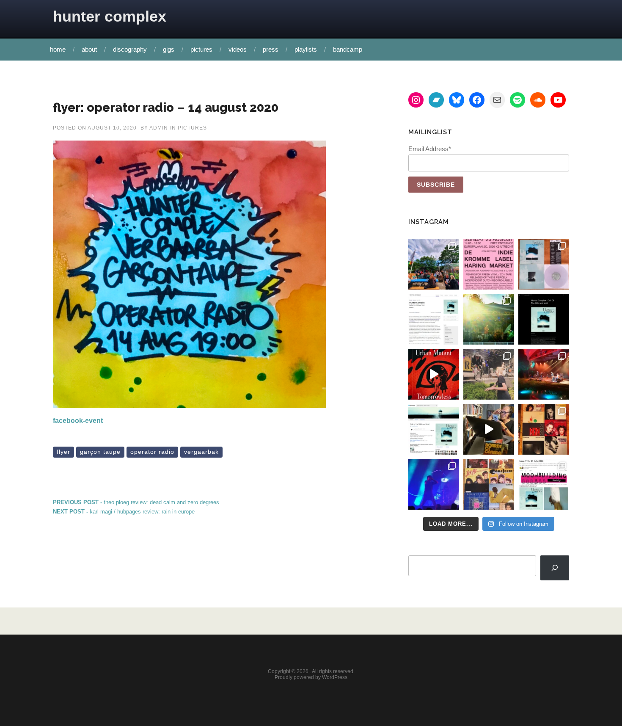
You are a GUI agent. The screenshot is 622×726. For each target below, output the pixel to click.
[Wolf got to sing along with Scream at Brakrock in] (488, 374)
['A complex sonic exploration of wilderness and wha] (543, 319)
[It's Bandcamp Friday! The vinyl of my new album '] (433, 429)
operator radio (152, 451)
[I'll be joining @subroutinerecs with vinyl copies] (488, 264)
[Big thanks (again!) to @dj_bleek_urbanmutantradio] (433, 374)
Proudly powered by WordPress (311, 677)
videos (237, 49)
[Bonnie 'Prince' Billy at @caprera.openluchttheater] (543, 374)
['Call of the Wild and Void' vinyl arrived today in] (543, 264)
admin (158, 128)
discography (130, 49)
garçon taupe (100, 451)
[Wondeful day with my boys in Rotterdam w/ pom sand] (543, 429)
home (58, 49)
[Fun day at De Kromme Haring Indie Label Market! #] (433, 264)
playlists (305, 49)
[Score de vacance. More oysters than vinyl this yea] (488, 484)
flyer (63, 451)
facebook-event (78, 420)
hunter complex (109, 16)
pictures (201, 49)
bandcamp (347, 49)
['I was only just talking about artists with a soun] (543, 484)
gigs (168, 49)
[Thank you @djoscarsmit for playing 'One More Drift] (488, 429)
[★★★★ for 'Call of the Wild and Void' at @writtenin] (433, 319)
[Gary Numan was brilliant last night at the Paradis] (433, 484)
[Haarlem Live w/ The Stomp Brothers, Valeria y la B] (488, 319)
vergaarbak (201, 451)
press (270, 49)
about (89, 49)
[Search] (554, 567)
